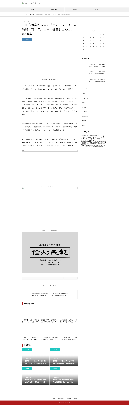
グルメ (83, 102)
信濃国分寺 (84, 142)
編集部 (96, 9)
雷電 (98, 146)
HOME (32, 9)
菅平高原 (101, 145)
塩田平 (104, 142)
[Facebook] (28, 403)
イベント (84, 93)
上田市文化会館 (98, 141)
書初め (101, 143)
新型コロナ (92, 143)
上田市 (91, 140)
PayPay (86, 135)
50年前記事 (86, 111)
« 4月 (83, 51)
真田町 (92, 145)
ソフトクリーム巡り (94, 139)
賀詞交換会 (85, 146)
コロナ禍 (101, 135)
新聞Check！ (54, 9)
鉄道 (91, 146)
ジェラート (90, 137)
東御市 (83, 145)
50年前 (82, 135)
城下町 (99, 142)
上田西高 (103, 141)
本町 (104, 143)
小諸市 (87, 143)
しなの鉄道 (90, 135)
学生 (83, 143)
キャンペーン (85, 98)
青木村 (101, 146)
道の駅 (88, 146)
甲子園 (87, 145)
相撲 (90, 145)
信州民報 (75, 9)
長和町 (94, 146)
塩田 (102, 142)
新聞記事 (84, 120)
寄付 (85, 143)
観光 (105, 145)
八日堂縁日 (89, 142)
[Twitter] (25, 403)
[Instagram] (23, 403)
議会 (81, 146)
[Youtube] (31, 403)
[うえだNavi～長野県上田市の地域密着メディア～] (31, 3)
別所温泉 (95, 142)
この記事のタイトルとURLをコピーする (50, 79)
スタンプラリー (96, 137)
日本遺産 (97, 143)
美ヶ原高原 (96, 145)
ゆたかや (94, 135)
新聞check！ (27, 349)
